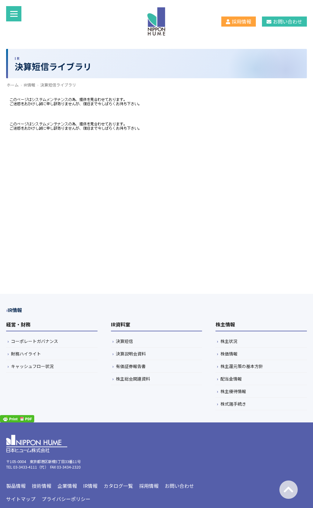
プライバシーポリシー (66, 498)
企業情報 (67, 485)
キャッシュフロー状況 (32, 366)
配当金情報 (231, 379)
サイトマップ (20, 498)
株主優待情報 (233, 391)
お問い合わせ (287, 21)
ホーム (13, 85)
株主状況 (229, 341)
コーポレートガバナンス (34, 341)
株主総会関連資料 (133, 379)
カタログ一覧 (118, 485)
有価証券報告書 (131, 366)
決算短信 (124, 341)
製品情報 (16, 485)
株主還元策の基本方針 (241, 366)
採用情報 (241, 21)
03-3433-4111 (25, 467)
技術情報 (41, 485)
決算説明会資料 (131, 354)
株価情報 (229, 354)
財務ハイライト (26, 354)
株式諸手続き (233, 404)
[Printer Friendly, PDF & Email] (17, 418)
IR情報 (29, 85)
